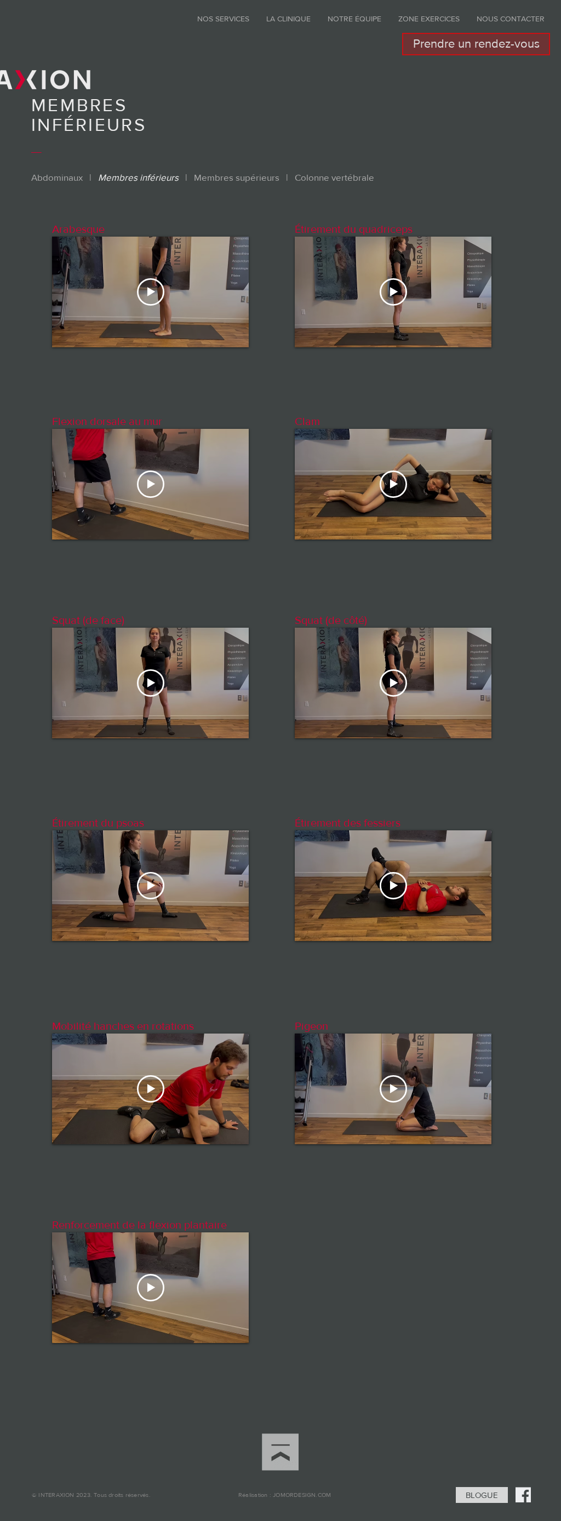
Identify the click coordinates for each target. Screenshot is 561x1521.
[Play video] (150, 292)
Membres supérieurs (236, 177)
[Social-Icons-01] (523, 1494)
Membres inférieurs (138, 177)
